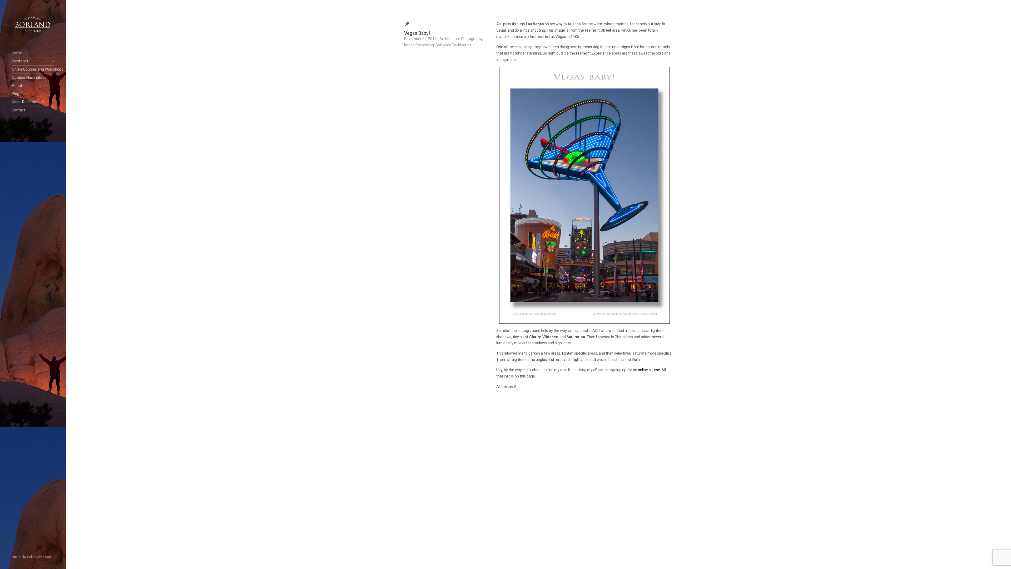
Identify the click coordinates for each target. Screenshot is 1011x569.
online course (649, 370)
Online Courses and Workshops (33, 69)
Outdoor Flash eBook (29, 77)
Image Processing (419, 45)
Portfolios (20, 61)
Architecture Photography (460, 39)
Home (17, 53)
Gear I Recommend (28, 102)
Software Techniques (453, 45)
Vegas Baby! (417, 33)
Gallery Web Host (39, 557)
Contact (18, 110)
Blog (15, 94)
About (17, 86)
